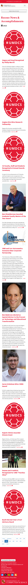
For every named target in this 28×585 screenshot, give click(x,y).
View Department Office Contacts (8, 560)
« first (3, 538)
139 (10, 541)
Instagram (9, 575)
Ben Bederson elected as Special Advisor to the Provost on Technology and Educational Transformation (14, 318)
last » (7, 544)
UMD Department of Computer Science (11, 5)
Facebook (2, 575)
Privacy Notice (13, 577)
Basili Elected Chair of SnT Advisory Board (12, 521)
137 (3, 541)
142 (20, 541)
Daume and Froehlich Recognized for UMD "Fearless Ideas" (13, 472)
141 (17, 541)
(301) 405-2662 (10, 572)
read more (13, 131)
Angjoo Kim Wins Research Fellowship (12, 123)
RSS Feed (16, 575)
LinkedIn (12, 575)
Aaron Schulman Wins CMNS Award (12, 385)
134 (17, 538)
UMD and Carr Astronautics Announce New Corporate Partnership (12, 250)
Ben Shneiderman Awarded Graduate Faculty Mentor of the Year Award (14, 216)
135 (20, 538)
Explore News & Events (14, 11)
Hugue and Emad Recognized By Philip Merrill (13, 61)
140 (13, 541)
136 (24, 538)
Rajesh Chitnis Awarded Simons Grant (11, 434)
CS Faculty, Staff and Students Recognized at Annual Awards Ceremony (13, 168)
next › (3, 544)
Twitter (5, 575)
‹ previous (9, 538)
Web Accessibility (5, 577)
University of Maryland (14, 1)
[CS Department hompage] (14, 581)
